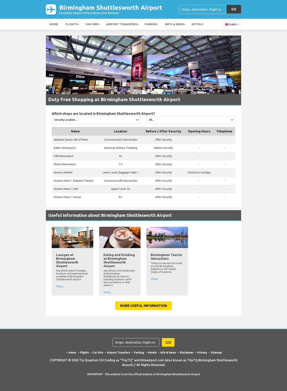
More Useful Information (143, 305)
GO (233, 9)
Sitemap (216, 352)
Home (53, 24)
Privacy (202, 352)
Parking (151, 24)
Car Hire (91, 24)
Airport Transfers (121, 24)
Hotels (197, 24)
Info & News (174, 24)
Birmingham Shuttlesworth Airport (110, 9)
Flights (71, 24)
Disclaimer (187, 352)
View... (60, 286)
